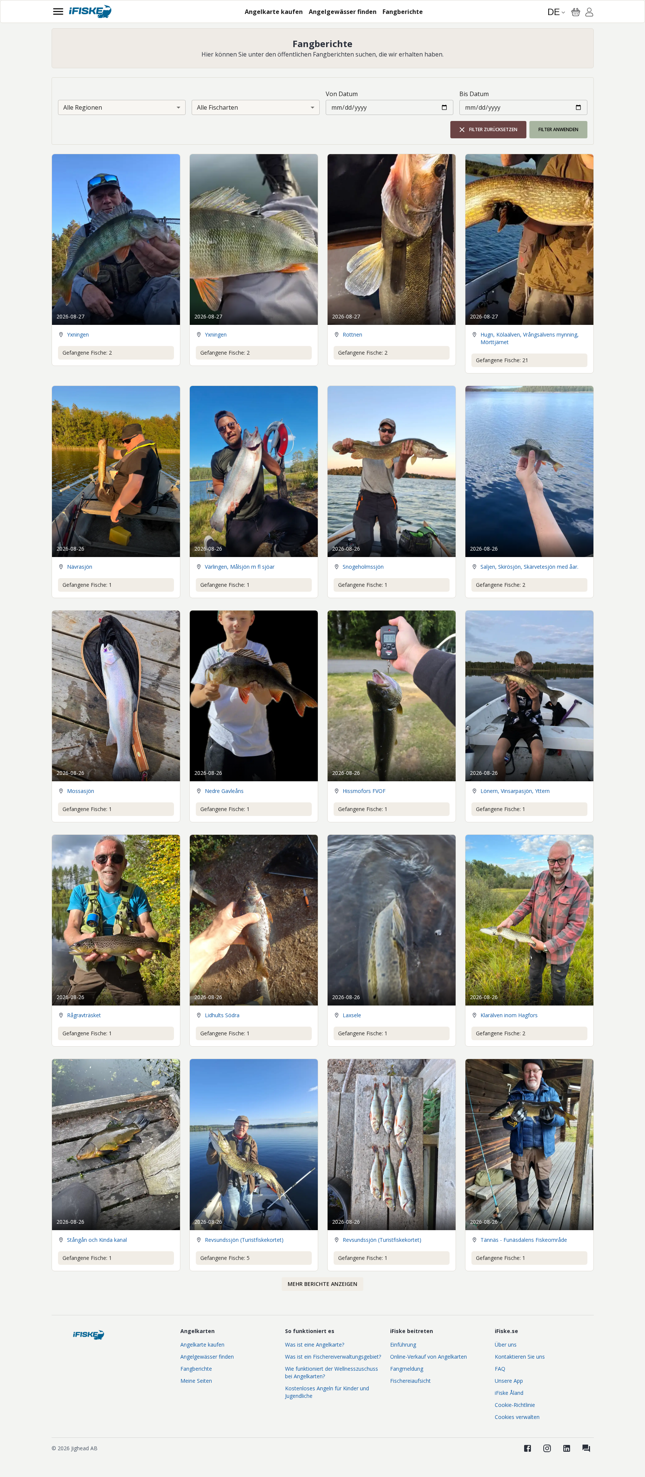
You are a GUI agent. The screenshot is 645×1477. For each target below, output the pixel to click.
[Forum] (586, 1448)
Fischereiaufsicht (410, 1380)
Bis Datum (474, 94)
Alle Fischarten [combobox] (217, 107)
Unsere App (509, 1380)
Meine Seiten (196, 1380)
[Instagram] (547, 1448)
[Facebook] (527, 1448)
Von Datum (342, 94)
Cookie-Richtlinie (515, 1404)
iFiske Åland (509, 1392)
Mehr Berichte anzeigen (322, 1283)
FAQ (500, 1368)
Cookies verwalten (517, 1416)
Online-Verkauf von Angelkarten (428, 1356)
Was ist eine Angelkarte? (314, 1344)
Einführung (403, 1344)
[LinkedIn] (566, 1448)
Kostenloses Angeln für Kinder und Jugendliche (327, 1392)
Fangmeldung (406, 1368)
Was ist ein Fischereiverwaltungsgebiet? (333, 1356)
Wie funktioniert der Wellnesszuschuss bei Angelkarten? (331, 1372)
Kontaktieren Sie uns (520, 1356)
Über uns (506, 1344)
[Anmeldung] (589, 13)
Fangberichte (196, 1368)
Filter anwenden (558, 129)
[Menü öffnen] (58, 11)
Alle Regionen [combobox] (82, 107)
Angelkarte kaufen (202, 1344)
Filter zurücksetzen (493, 129)
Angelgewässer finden (207, 1356)
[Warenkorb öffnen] (575, 12)
